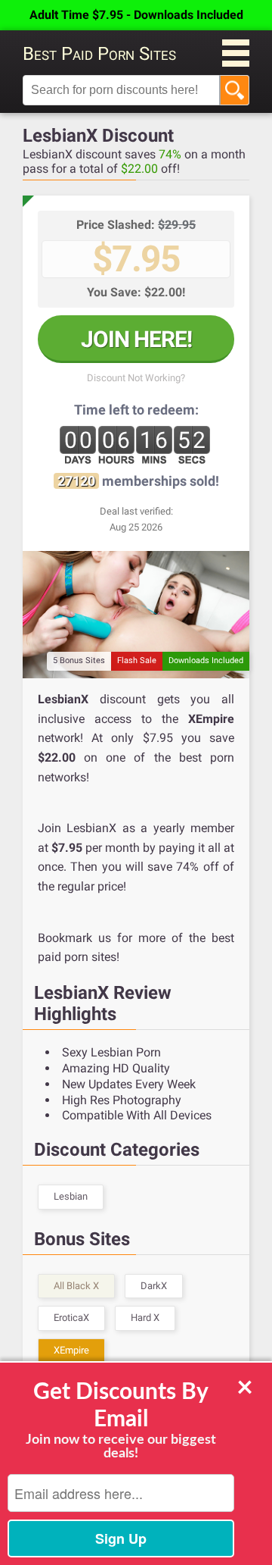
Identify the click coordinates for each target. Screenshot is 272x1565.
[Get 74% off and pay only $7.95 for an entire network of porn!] (136, 614)
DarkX (154, 1285)
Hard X (145, 1317)
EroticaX (71, 1317)
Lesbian (71, 1196)
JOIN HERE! (136, 339)
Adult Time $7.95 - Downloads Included (136, 15)
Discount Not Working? (136, 377)
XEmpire (71, 1350)
